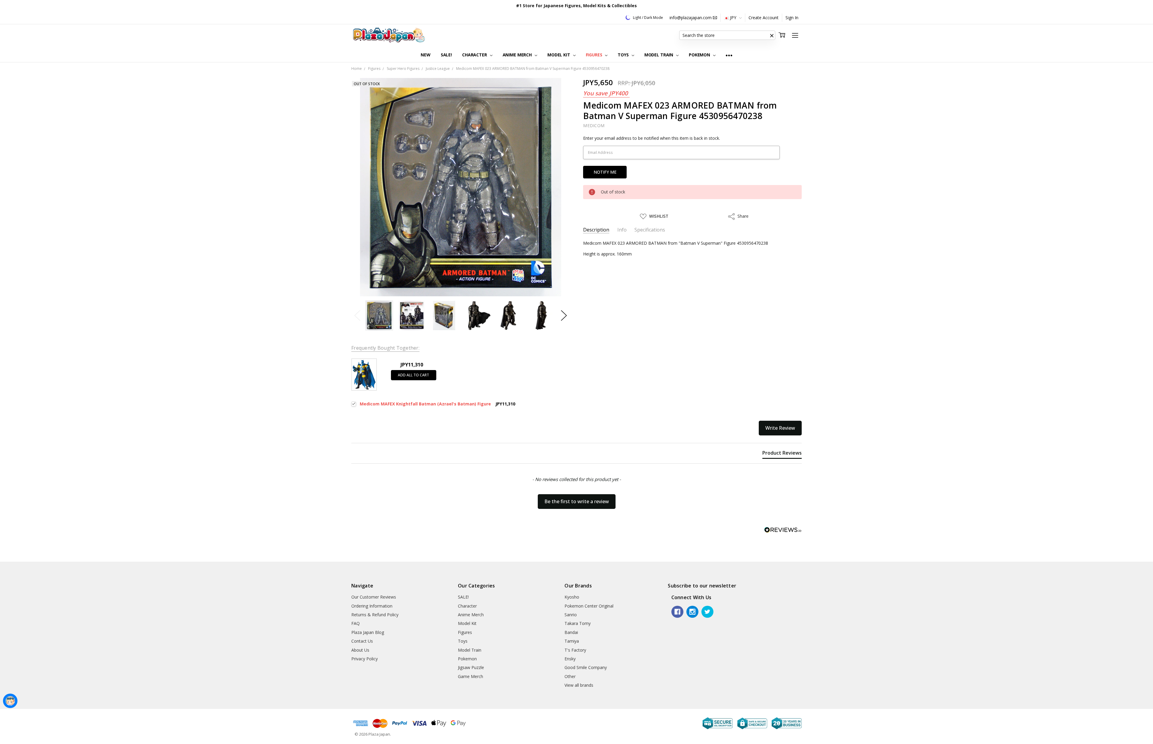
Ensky (570, 659)
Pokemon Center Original (588, 606)
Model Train (659, 55)
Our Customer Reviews (373, 597)
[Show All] (729, 55)
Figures (595, 55)
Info (622, 230)
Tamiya (571, 641)
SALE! (446, 55)
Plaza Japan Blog (367, 632)
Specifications (649, 230)
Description (596, 230)
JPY (733, 17)
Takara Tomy (577, 623)
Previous (357, 315)
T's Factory (575, 650)
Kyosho (571, 597)
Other (570, 676)
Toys (624, 55)
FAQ (355, 623)
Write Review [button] (780, 428)
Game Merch (470, 676)
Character (475, 55)
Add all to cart (413, 375)
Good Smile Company (585, 667)
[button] (771, 35)
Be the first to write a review (576, 501)
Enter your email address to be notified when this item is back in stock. (651, 138)
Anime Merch (518, 55)
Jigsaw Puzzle (471, 667)
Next (564, 315)
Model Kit (559, 55)
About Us (360, 650)
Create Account (764, 17)
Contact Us (362, 641)
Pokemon (700, 55)
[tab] (782, 454)
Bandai (571, 632)
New (426, 55)
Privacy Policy (364, 659)
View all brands (578, 685)
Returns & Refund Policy (374, 614)
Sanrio (570, 614)
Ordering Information (371, 606)
